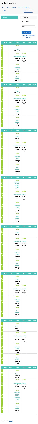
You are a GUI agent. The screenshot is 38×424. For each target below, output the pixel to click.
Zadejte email (25, 21)
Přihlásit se (26, 32)
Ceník (7, 7)
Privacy (11, 421)
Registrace (28, 11)
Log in (27, 7)
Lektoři (14, 7)
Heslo (23, 26)
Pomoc (20, 7)
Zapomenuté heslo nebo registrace (28, 36)
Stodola (5, 17)
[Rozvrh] (3, 7)
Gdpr (4, 10)
